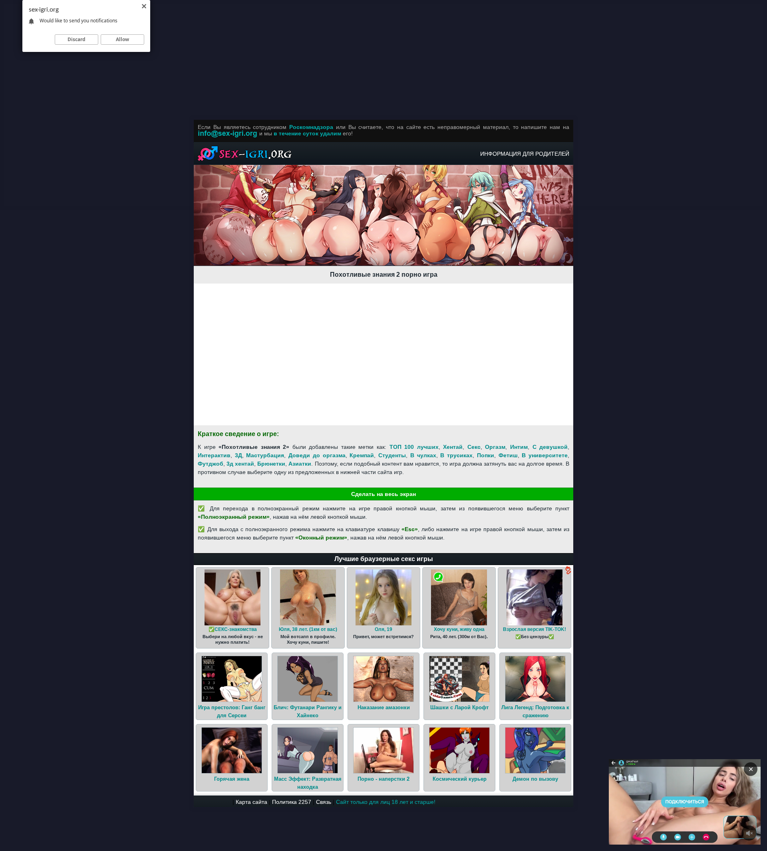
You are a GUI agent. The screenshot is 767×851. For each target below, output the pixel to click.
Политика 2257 (291, 802)
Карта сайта (251, 802)
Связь (323, 802)
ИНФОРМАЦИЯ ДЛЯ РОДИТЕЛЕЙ (524, 154)
